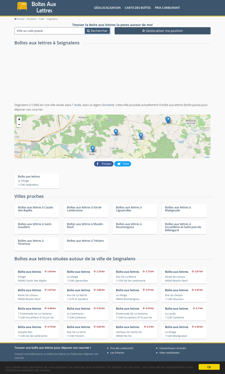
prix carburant (167, 8)
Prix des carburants (121, 348)
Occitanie (108, 105)
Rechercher (99, 31)
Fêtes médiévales (169, 352)
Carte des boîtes (138, 8)
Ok (209, 367)
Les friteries (117, 352)
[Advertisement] (112, 76)
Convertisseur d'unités (172, 348)
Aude (77, 105)
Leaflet (207, 157)
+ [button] (19, 119)
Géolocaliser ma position (164, 31)
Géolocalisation (107, 8)
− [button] (19, 124)
